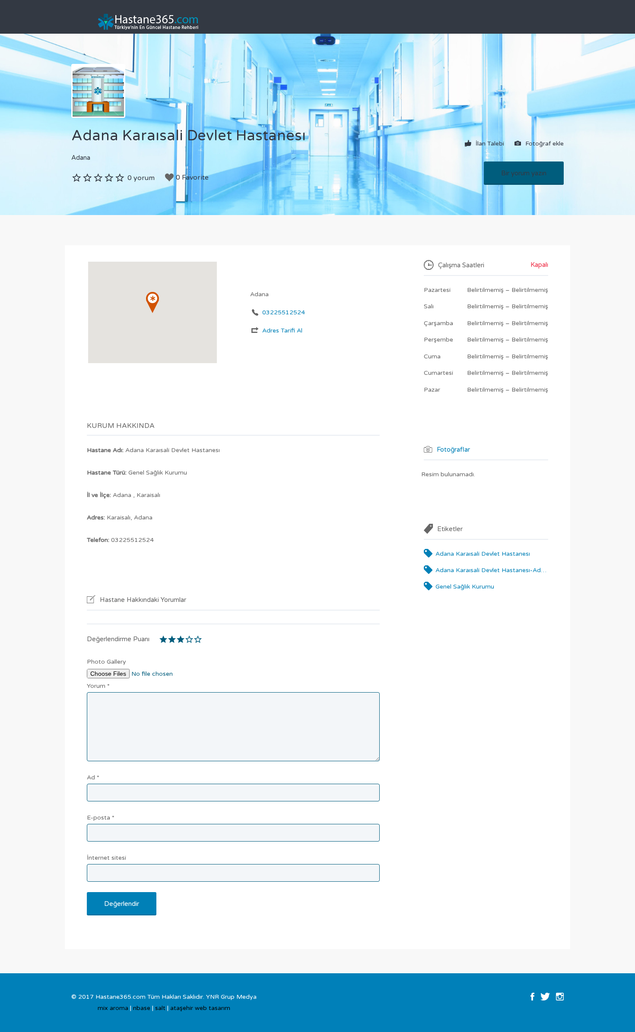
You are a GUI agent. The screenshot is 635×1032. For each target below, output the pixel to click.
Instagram (560, 996)
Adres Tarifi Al (282, 330)
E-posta (100, 817)
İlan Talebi (489, 143)
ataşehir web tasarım (200, 1008)
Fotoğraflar (453, 449)
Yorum (98, 686)
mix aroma (113, 1008)
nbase (141, 1008)
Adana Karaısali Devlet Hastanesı (482, 553)
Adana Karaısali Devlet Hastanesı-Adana (491, 570)
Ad (93, 777)
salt (160, 1008)
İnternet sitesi (106, 857)
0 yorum (141, 178)
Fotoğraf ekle (544, 143)
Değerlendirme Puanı (118, 639)
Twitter (545, 996)
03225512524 (283, 312)
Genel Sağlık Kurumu (464, 586)
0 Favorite (192, 177)
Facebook (532, 996)
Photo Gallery (106, 661)
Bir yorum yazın (523, 173)
